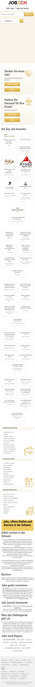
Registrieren (12, 84)
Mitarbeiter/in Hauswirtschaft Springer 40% (9, 234)
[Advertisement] (17, 43)
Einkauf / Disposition (8, 438)
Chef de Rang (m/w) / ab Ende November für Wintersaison (9, 334)
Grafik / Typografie (8, 500)
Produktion (6, 482)
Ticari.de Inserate (13, 676)
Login (12, 90)
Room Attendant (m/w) (25, 296)
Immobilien (6, 442)
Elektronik (6, 473)
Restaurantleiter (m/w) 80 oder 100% (25, 307)
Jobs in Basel (13, 642)
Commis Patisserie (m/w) (26, 346)
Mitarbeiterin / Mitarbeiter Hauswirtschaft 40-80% (9, 247)
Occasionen (13, 671)
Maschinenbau (7, 480)
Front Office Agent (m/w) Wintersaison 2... (25, 172)
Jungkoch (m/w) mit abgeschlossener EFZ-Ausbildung (25, 234)
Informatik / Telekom (8, 475)
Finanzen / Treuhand (8, 440)
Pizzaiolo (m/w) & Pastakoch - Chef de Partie (9, 259)
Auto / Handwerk (7, 465)
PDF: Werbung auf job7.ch (22, 684)
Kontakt (24, 660)
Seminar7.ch (15, 674)
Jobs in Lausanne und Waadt (12, 648)
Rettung (5, 504)
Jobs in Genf (22, 645)
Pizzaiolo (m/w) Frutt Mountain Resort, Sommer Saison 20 (9, 285)
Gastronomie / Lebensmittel (10, 498)
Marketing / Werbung (8, 444)
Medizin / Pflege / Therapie (10, 502)
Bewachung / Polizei (8, 494)
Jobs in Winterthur (17, 650)
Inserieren (12, 115)
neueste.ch (4, 676)
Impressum (4, 660)
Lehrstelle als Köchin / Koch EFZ (18, 271)
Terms (11, 660)
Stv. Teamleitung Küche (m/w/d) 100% (9, 401)
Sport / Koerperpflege (9, 506)
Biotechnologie (7, 469)
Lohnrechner (28, 662)
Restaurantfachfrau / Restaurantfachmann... (26, 149)
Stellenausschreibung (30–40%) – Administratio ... (9, 142)
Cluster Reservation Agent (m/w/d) (9, 390)
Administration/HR (8, 432)
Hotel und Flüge (5, 674)
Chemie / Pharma (8, 471)
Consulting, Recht (8, 436)
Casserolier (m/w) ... (9, 194)
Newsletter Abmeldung (17, 662)
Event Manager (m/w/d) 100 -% (17, 320)
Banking (5, 434)
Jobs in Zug (28, 639)
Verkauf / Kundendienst (9, 449)
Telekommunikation (8, 484)
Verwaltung (6, 510)
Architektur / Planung (9, 463)
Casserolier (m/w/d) (25, 379)
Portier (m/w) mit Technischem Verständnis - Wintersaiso (25, 247)
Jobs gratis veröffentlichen (13, 593)
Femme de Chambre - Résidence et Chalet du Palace (25, 285)
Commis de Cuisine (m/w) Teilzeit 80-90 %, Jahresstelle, (25, 390)
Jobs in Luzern (14, 645)
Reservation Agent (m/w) (9, 355)
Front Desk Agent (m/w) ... (25, 196)
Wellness (5, 513)
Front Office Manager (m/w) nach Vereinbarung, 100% (25, 402)
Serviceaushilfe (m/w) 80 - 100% (25, 258)
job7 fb (3, 667)
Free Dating (24, 676)
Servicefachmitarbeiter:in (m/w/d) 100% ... (18, 220)
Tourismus (6, 508)
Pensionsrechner (5, 665)
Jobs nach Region (24, 665)
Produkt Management (9, 447)
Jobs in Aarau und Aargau (26, 642)
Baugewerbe (6, 467)
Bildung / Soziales (8, 496)
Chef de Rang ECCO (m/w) (9, 380)
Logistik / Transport (8, 477)
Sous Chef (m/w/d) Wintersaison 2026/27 (17, 414)
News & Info (4, 678)
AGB (29, 660)
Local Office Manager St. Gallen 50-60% (17, 365)
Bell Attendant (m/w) (9, 345)
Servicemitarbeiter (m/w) (25, 333)
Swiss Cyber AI (22, 678)
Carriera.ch (21, 671)
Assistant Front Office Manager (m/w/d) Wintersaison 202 (9, 308)
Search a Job (24, 674)
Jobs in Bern (5, 642)
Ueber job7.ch (5, 662)
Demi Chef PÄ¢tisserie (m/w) (26, 355)
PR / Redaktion (7, 453)
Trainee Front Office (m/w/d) (9, 296)
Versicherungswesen (8, 451)
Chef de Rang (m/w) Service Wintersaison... (9, 172)
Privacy (17, 660)
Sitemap (15, 665)
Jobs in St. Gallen (26, 648)
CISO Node (13, 678)
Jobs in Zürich (20, 639)
